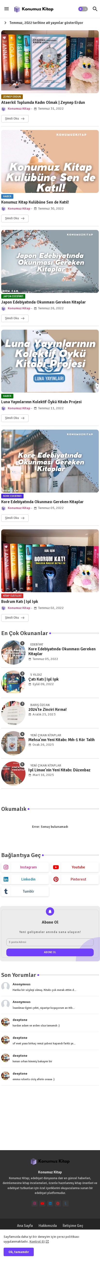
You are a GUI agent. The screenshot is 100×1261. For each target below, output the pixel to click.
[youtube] (42, 1203)
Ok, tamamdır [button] (18, 1252)
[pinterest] (58, 1203)
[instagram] (35, 1203)
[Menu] (6, 9)
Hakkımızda (48, 1225)
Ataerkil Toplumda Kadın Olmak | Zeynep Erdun (43, 102)
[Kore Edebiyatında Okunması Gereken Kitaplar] (13, 652)
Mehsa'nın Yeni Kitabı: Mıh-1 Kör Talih (61, 739)
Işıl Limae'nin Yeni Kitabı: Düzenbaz (59, 770)
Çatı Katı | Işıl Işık (43, 679)
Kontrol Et (37, 1241)
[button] (83, 9)
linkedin (28, 879)
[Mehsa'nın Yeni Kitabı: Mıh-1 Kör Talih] (13, 743)
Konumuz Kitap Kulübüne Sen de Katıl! (35, 202)
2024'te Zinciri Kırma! (47, 709)
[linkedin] (50, 1203)
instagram (28, 867)
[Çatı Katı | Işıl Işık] (13, 683)
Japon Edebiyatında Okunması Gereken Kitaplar (43, 302)
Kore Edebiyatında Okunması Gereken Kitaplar (42, 502)
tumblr (28, 891)
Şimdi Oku (12, 119)
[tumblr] (66, 1203)
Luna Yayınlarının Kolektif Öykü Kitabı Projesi (41, 402)
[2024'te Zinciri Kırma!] (13, 713)
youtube (78, 867)
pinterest (78, 879)
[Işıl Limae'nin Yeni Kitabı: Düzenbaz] (13, 773)
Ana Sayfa (25, 1225)
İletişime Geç (73, 1225)
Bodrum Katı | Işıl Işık (19, 601)
